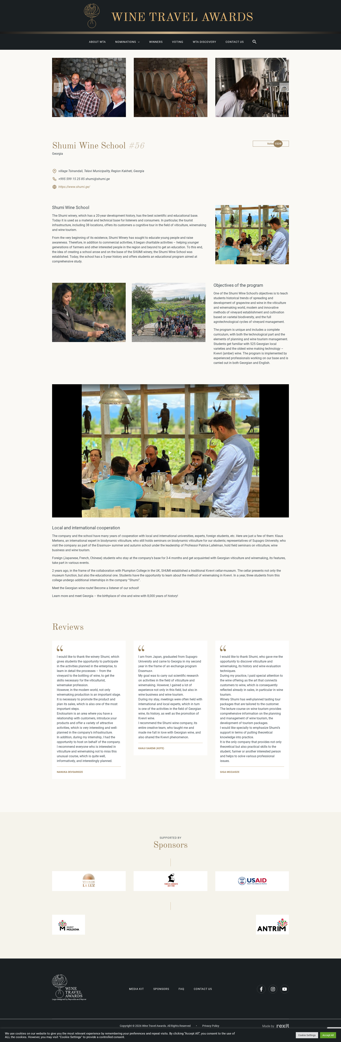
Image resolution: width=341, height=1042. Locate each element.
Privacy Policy (210, 1025)
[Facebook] (261, 989)
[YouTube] (284, 989)
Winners (156, 41)
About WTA (97, 41)
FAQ (181, 988)
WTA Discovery (204, 41)
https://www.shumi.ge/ (74, 187)
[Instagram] (273, 989)
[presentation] (58, 87)
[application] (138, 42)
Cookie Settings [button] (307, 1035)
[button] (254, 42)
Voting (177, 41)
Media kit (136, 988)
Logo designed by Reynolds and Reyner (69, 999)
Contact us (235, 41)
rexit (283, 1026)
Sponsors (161, 988)
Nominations (125, 41)
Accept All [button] (328, 1035)
